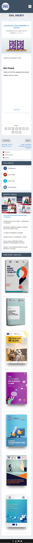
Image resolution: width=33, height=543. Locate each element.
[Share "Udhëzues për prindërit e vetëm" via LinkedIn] (23, 128)
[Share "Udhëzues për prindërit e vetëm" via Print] (20, 132)
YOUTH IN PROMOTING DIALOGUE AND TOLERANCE (15, 216)
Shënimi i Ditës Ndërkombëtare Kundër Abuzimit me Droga (15, 247)
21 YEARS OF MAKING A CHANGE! (13, 233)
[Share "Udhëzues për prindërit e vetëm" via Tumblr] (16, 128)
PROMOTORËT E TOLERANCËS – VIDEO (14, 237)
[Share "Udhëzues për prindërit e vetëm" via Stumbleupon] (13, 132)
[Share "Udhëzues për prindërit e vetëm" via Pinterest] (20, 128)
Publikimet (13, 33)
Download (16, 110)
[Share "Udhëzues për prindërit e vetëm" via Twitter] (9, 128)
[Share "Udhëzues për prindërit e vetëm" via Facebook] (6, 128)
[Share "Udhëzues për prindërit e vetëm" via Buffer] (27, 128)
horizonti (14, 31)
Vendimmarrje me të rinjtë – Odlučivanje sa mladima (15, 222)
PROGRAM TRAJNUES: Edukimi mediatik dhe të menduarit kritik (15, 228)
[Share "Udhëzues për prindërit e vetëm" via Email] (16, 132)
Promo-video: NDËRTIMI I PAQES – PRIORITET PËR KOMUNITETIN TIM (13, 242)
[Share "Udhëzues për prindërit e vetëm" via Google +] (13, 128)
